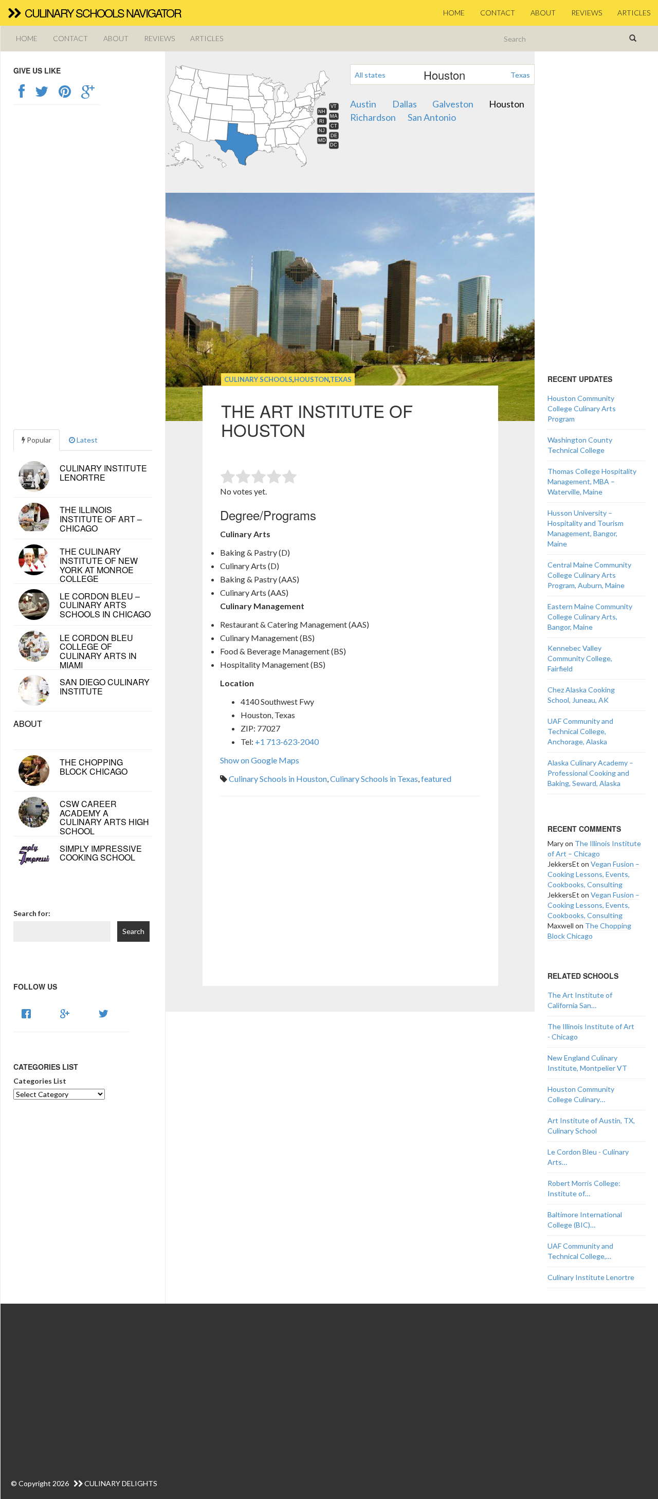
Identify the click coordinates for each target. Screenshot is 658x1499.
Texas (520, 74)
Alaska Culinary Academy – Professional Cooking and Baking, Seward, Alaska (590, 773)
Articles (633, 12)
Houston (506, 103)
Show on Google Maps (259, 760)
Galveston (452, 103)
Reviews (586, 12)
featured (436, 778)
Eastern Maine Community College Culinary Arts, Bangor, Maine (589, 616)
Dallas (404, 103)
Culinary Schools (258, 379)
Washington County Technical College (579, 444)
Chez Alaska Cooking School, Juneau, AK (581, 694)
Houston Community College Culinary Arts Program (581, 408)
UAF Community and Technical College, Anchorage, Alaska (580, 731)
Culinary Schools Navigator (102, 13)
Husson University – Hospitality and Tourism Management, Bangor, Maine (585, 528)
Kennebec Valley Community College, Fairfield (579, 658)
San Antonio (432, 117)
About (543, 12)
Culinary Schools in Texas (374, 778)
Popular (38, 439)
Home (454, 12)
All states (370, 74)
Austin (363, 103)
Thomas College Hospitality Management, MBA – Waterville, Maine (591, 481)
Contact (497, 12)
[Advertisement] (350, 905)
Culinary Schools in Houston (278, 778)
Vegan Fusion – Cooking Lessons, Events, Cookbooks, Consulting (593, 874)
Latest (86, 439)
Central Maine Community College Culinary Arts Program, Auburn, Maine (589, 575)
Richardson (373, 117)
